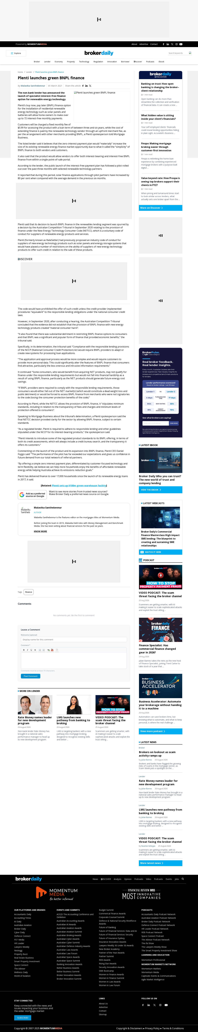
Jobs (177, 879)
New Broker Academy (109, 949)
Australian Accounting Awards (71, 920)
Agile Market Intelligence (152, 979)
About (134, 44)
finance (28, 592)
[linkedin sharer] (86, 85)
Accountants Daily (22, 914)
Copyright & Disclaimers (129, 1028)
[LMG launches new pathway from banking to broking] (74, 705)
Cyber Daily (19, 932)
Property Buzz (21, 954)
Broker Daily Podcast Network (155, 921)
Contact (154, 44)
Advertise (143, 44)
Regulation (98, 61)
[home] (99, 53)
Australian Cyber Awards (68, 939)
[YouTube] (180, 44)
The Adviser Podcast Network (155, 939)
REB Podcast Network (151, 932)
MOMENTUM (37, 44)
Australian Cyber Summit (68, 942)
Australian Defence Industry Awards (73, 946)
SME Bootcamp (106, 970)
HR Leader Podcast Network (154, 928)
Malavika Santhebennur (33, 85)
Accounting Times (22, 918)
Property (71, 61)
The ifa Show (147, 943)
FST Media (19, 939)
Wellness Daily (21, 972)
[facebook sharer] (82, 85)
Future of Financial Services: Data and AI (118, 931)
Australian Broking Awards (69, 935)
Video (148, 879)
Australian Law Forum (67, 953)
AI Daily (17, 921)
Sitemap (103, 1014)
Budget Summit (106, 910)
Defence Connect (22, 936)
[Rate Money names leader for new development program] (35, 705)
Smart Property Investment (27, 961)
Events (169, 879)
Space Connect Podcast (152, 936)
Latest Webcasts (153, 503)
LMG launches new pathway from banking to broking (73, 720)
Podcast (148, 560)
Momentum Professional (153, 960)
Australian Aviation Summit (69, 931)
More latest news (150, 863)
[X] (172, 44)
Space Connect (21, 965)
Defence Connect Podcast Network (158, 925)
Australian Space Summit (68, 960)
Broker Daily (20, 928)
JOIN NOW (174, 423)
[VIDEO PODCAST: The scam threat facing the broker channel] (113, 705)
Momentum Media (150, 972)
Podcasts (150, 61)
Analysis (117, 879)
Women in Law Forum (109, 985)
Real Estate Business (24, 957)
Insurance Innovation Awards (112, 941)
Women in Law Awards (110, 981)
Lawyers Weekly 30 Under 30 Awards (116, 945)
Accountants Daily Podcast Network (158, 914)
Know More (40, 531)
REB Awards (104, 960)
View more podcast (151, 731)
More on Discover (150, 207)
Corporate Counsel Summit (112, 917)
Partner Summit (106, 956)
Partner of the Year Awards (112, 952)
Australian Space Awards (68, 957)
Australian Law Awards (67, 949)
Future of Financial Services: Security (116, 934)
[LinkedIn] (167, 44)
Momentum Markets (151, 968)
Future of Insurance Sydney (112, 938)
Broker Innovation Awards (69, 975)
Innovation (112, 61)
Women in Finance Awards (111, 974)
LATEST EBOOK (149, 445)
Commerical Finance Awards (112, 913)
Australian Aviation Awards (69, 928)
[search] (183, 879)
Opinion (127, 879)
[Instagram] (176, 44)
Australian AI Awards (66, 924)
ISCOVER (107, 879)
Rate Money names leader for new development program (35, 720)
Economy (59, 61)
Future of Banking (107, 927)
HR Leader (19, 943)
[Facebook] (163, 44)
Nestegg (18, 950)
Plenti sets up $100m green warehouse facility (79, 485)
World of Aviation (22, 975)
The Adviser (19, 968)
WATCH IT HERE (153, 552)
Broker (37, 61)
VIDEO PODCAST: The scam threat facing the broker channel (111, 720)
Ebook (161, 61)
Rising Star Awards (107, 963)
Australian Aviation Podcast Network (158, 918)
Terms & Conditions (173, 1028)
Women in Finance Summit (111, 978)
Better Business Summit (68, 971)
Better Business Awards (68, 968)
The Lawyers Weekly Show (154, 946)
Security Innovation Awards (112, 967)
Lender (47, 61)
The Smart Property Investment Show (159, 950)
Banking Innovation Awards (69, 964)
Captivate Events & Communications (158, 975)
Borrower (125, 61)
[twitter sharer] (90, 85)
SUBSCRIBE (22, 1017)
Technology (84, 61)
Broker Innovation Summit (69, 978)
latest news (148, 742)
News (95, 879)
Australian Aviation (23, 925)
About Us (103, 1003)
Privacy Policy (152, 1028)
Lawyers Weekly (21, 946)
